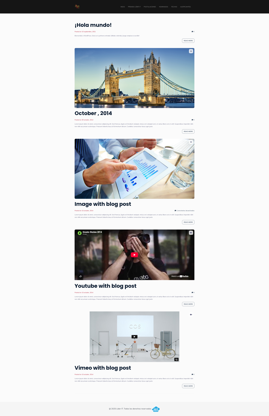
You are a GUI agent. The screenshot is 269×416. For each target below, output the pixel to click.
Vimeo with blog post (103, 368)
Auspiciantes (185, 7)
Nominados (163, 7)
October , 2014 (93, 113)
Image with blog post (103, 204)
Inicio (123, 7)
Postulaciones (150, 7)
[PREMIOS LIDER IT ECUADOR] (77, 6)
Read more (188, 41)
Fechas (174, 7)
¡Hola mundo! (93, 25)
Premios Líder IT (134, 7)
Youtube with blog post (105, 286)
